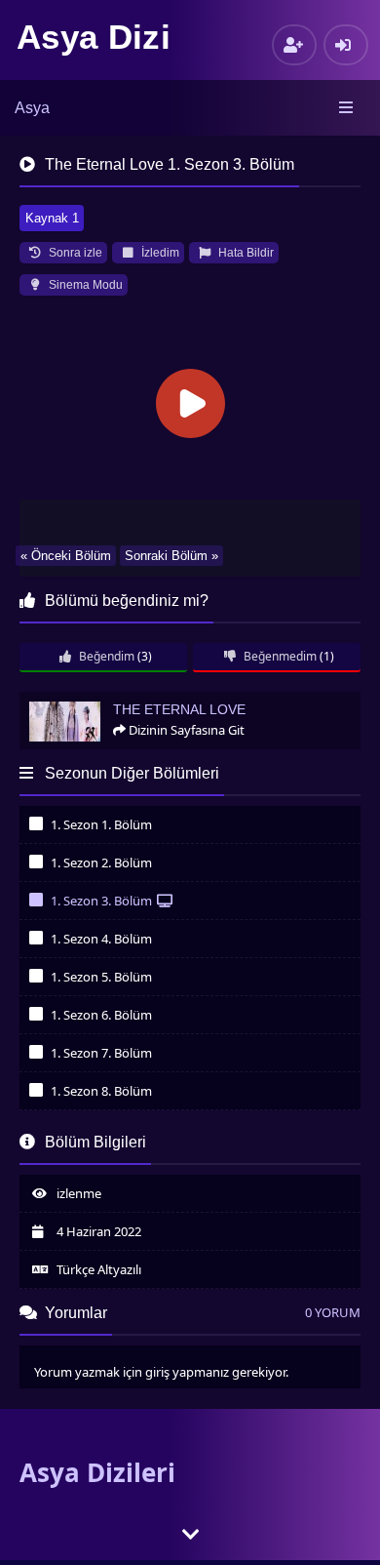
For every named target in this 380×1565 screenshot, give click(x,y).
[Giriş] (345, 44)
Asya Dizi (94, 37)
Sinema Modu (84, 285)
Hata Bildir (244, 253)
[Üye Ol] (294, 44)
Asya (32, 108)
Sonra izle (74, 253)
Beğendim (105, 656)
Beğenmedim (279, 656)
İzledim (158, 253)
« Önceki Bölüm (65, 555)
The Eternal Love (74, 700)
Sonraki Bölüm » (171, 555)
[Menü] (347, 108)
